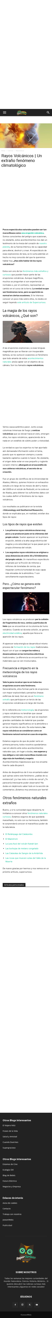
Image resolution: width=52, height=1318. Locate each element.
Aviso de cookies (10, 1203)
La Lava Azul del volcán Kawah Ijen (22, 843)
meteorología (27, 710)
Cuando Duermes (10, 1142)
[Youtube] (36, 1305)
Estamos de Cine (10, 1164)
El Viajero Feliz (9, 1125)
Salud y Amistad (10, 1136)
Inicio (3, 150)
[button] (4, 112)
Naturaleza (20, 150)
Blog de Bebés (9, 1175)
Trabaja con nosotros (12, 1214)
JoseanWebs (8, 1219)
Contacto (7, 1208)
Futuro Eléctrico (10, 1181)
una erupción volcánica (32, 233)
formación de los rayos (24, 647)
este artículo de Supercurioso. (32, 302)
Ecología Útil (8, 1170)
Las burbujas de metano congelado (22, 848)
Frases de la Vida (10, 1131)
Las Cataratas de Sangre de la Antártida (24, 853)
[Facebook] (15, 1305)
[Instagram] (22, 1304)
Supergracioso (9, 1147)
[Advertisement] (26, 27)
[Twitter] (29, 1305)
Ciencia (10, 150)
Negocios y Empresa (12, 1186)
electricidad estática (12, 633)
